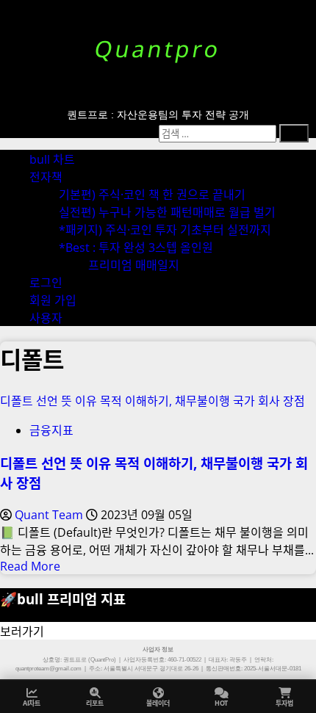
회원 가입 (52, 300)
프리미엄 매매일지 (133, 265)
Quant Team (50, 515)
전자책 (45, 177)
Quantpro (158, 49)
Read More (30, 566)
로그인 (45, 283)
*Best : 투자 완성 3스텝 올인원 (136, 247)
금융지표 (51, 430)
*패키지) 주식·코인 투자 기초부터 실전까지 (165, 230)
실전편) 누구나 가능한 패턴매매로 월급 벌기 (167, 212)
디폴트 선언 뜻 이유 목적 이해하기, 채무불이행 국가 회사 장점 (152, 401)
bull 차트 (52, 159)
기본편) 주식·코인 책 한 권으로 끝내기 (152, 195)
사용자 (45, 318)
